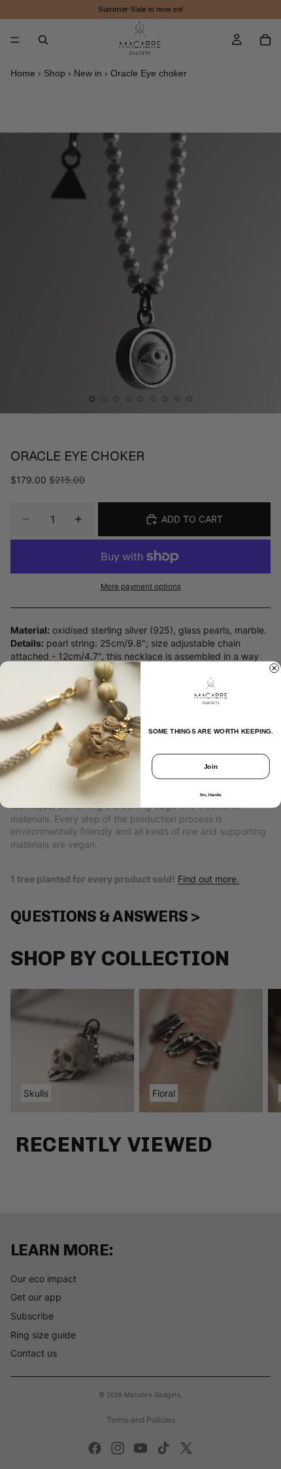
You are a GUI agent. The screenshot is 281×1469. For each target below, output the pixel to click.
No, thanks (210, 794)
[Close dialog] (274, 668)
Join (211, 766)
